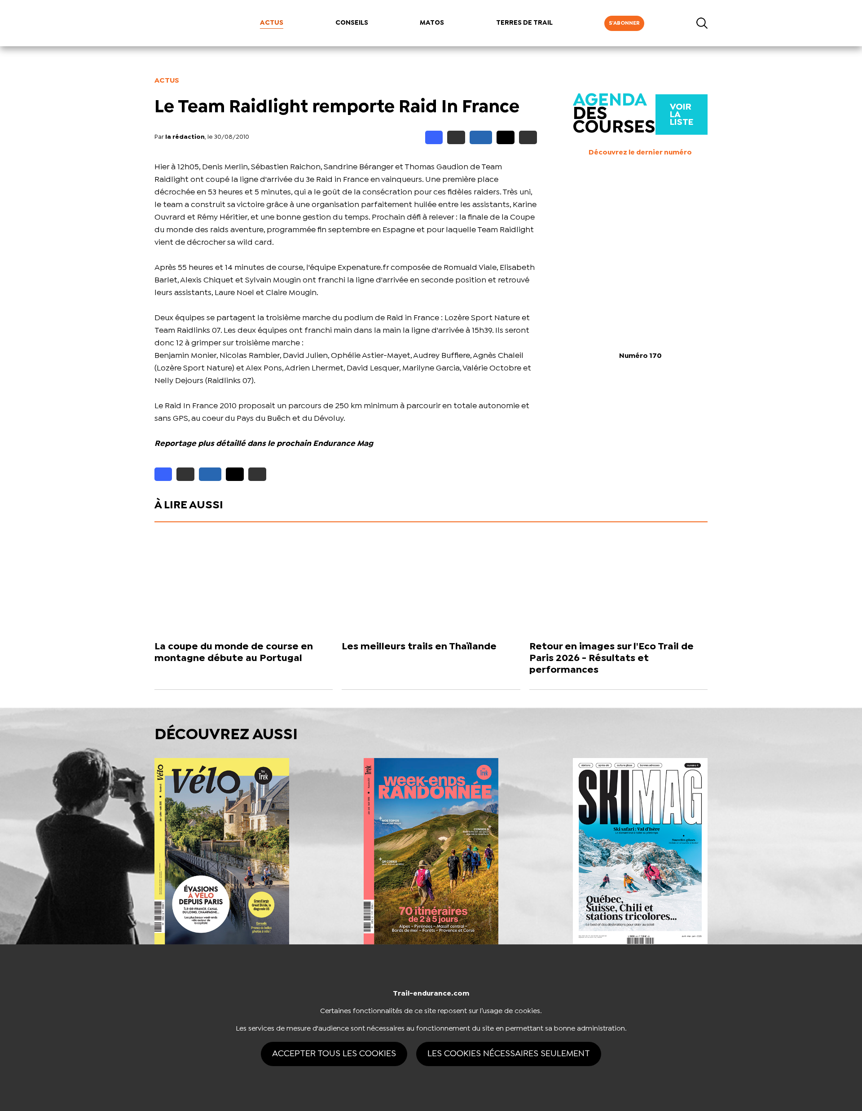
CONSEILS (351, 23)
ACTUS (271, 23)
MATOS (432, 23)
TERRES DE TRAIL (524, 23)
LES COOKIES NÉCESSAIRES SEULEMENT (508, 1054)
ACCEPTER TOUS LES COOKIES (334, 1054)
